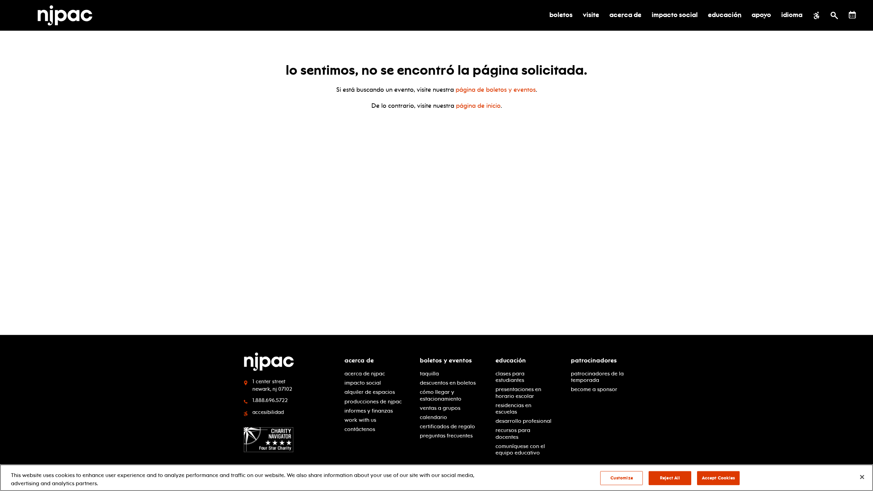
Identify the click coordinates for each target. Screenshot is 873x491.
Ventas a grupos (440, 408)
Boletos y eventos (446, 360)
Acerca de (359, 360)
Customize (621, 478)
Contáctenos (359, 429)
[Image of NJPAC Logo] (67, 15)
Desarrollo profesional (523, 421)
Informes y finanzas (368, 410)
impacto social (362, 383)
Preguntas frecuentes (446, 435)
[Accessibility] (816, 15)
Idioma (791, 15)
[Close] (862, 477)
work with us (360, 420)
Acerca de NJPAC (364, 373)
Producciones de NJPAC (373, 401)
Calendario (433, 417)
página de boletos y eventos (496, 89)
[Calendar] (852, 15)
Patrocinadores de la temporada (597, 376)
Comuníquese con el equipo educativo (520, 449)
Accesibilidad (268, 412)
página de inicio (478, 105)
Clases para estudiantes (509, 376)
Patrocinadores (594, 360)
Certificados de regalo (447, 426)
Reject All (670, 478)
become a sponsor (594, 389)
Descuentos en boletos (448, 383)
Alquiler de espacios (369, 392)
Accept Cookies (718, 478)
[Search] (834, 15)
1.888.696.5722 (270, 400)
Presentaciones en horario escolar (518, 392)
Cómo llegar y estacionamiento (440, 395)
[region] (436, 477)
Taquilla (429, 373)
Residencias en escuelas (513, 408)
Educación (510, 360)
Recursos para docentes (512, 433)
